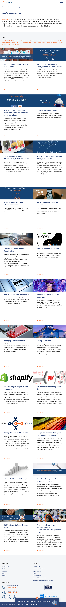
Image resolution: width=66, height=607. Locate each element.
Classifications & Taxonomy (49, 40)
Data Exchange (6, 42)
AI (3, 40)
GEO (30, 42)
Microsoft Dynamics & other (54, 42)
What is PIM (5, 566)
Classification (36, 566)
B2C (10, 40)
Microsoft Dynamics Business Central (43, 580)
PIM (3, 44)
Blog (19, 7)
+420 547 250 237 (12, 593)
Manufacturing (41, 42)
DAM (59, 40)
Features (4, 568)
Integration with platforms (39, 568)
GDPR (4, 575)
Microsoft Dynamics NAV (39, 578)
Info (35, 42)
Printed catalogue (37, 575)
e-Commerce (24, 42)
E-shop (35, 573)
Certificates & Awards (34, 40)
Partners (4, 571)
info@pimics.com (11, 587)
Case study (24, 40)
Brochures (16, 40)
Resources (11, 7)
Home (4, 7)
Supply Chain (15, 44)
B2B (6, 40)
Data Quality (15, 42)
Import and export (37, 571)
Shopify (8, 44)
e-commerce (6, 19)
